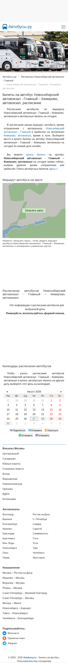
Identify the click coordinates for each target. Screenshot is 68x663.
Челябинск (38, 552)
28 (42, 418)
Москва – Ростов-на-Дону (17, 573)
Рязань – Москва (12, 588)
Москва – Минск (12, 603)
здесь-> (53, 168)
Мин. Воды (8, 543)
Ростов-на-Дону (41, 514)
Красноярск (9, 538)
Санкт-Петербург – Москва (18, 598)
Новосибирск (10, 548)
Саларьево (9, 458)
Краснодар (8, 533)
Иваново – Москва (13, 578)
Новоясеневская (12, 484)
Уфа (35, 548)
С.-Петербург (40, 519)
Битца (6, 473)
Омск (5, 552)
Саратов (37, 528)
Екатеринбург (10, 524)
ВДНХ (6, 494)
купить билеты (35, 154)
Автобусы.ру (20, 26)
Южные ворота (11, 463)
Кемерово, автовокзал (17, 135)
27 (34, 419)
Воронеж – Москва (14, 583)
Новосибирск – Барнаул (17, 608)
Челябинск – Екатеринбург (18, 618)
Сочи (35, 538)
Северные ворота (13, 468)
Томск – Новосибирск (15, 613)
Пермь (6, 557)
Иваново (7, 528)
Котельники (9, 499)
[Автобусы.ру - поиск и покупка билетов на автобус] (5, 26)
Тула (35, 543)
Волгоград (8, 514)
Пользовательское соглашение (34, 661)
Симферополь (40, 533)
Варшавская (10, 479)
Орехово (8, 489)
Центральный (11, 453)
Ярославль (39, 557)
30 (60, 418)
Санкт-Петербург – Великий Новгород (25, 593)
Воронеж (7, 519)
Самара (37, 524)
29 (51, 418)
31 (8, 423)
